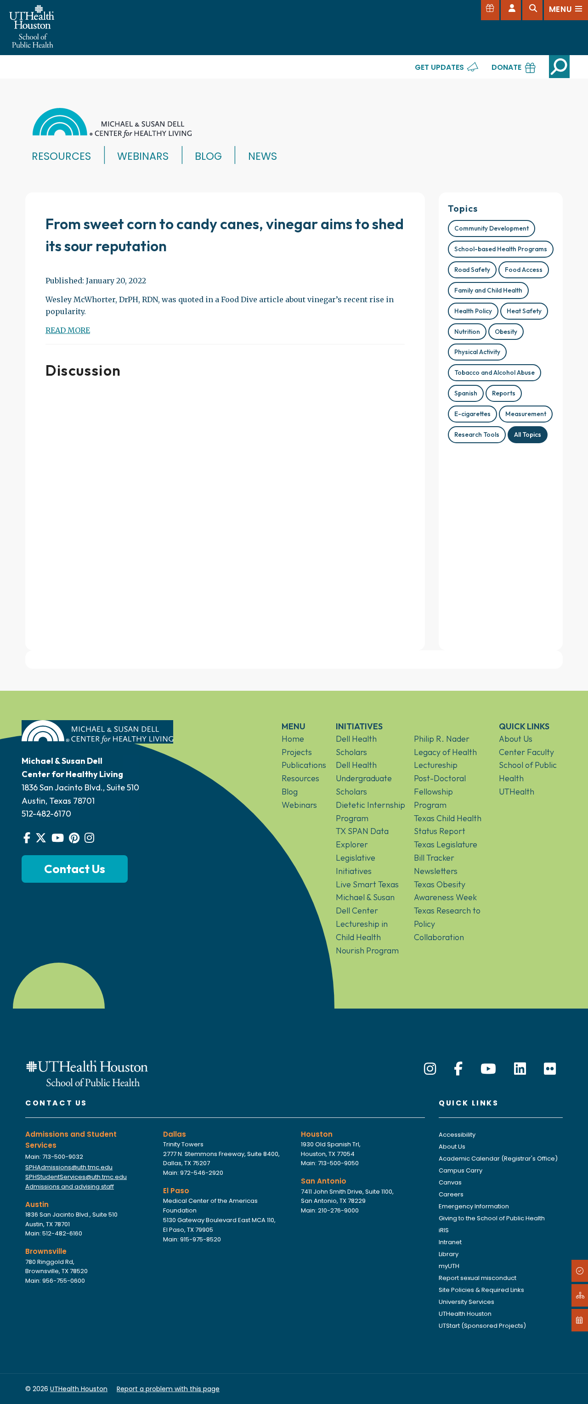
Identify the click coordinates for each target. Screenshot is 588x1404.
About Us (515, 738)
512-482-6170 (46, 813)
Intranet (450, 1242)
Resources (61, 156)
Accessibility (457, 1134)
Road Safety (472, 269)
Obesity (506, 331)
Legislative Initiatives (355, 864)
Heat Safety (524, 311)
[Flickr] (550, 1069)
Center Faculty (526, 752)
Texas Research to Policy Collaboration (447, 923)
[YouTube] (488, 1069)
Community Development (491, 228)
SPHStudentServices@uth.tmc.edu (76, 1177)
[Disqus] (225, 511)
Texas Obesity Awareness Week (445, 891)
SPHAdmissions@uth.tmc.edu (69, 1167)
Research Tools (476, 434)
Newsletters (436, 871)
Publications (302, 765)
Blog (208, 156)
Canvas (450, 1182)
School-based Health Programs (500, 249)
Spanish (465, 393)
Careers (451, 1194)
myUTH (449, 1266)
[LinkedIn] (520, 1069)
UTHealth (516, 791)
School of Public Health (528, 772)
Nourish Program (367, 950)
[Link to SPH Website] (87, 1072)
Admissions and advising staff (69, 1186)
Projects (297, 752)
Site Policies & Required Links (481, 1290)
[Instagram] (430, 1069)
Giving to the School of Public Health (492, 1218)
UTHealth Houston (465, 1313)
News (262, 156)
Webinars (143, 156)
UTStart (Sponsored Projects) (482, 1325)
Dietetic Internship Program (370, 811)
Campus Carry (460, 1170)
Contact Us (74, 868)
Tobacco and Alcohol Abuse (494, 372)
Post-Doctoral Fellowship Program (440, 791)
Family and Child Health (488, 290)
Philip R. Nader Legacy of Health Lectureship (445, 752)
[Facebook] (458, 1069)
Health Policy (473, 311)
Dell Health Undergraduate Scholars (364, 778)
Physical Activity (477, 352)
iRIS (444, 1230)
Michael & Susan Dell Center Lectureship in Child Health (365, 917)
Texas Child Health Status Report (447, 825)
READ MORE (67, 330)
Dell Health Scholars (356, 745)
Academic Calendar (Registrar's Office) (498, 1158)
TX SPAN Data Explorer (362, 838)
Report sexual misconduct (477, 1278)
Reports (503, 393)
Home (293, 738)
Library (448, 1254)
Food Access (524, 269)
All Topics (527, 434)
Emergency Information (474, 1206)
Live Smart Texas (367, 884)
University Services (466, 1301)
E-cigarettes (472, 414)
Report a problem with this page (168, 1388)
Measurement (525, 414)
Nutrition (467, 331)
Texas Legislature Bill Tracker (445, 851)
